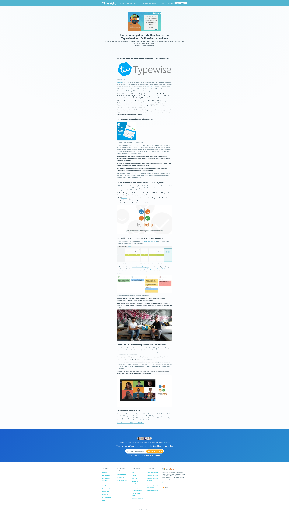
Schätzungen (147, 3)
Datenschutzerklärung (152, 475)
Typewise (119, 82)
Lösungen (155, 3)
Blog (133, 472)
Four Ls (168, 269)
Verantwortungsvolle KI (152, 490)
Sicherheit (104, 486)
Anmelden (171, 3)
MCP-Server (105, 494)
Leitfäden (134, 475)
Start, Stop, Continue (124, 271)
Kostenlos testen (181, 3)
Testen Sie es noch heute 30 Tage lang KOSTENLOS (130, 423)
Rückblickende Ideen (122, 480)
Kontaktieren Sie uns (107, 475)
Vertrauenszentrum (107, 488)
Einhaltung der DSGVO (152, 483)
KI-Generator (135, 486)
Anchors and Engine (160, 269)
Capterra (167, 442)
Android (152, 86)
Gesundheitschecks (135, 3)
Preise (162, 3)
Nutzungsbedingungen (152, 472)
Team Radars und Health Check (148, 241)
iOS (147, 86)
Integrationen (105, 491)
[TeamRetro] (109, 3)
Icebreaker (134, 478)
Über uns (104, 472)
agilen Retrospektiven (149, 269)
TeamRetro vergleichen (137, 498)
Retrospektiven (124, 3)
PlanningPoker (120, 477)
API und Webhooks (106, 497)
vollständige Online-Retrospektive (140, 267)
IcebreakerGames (121, 474)
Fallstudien (105, 483)
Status (103, 500)
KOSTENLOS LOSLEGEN (155, 451)
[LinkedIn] (163, 482)
